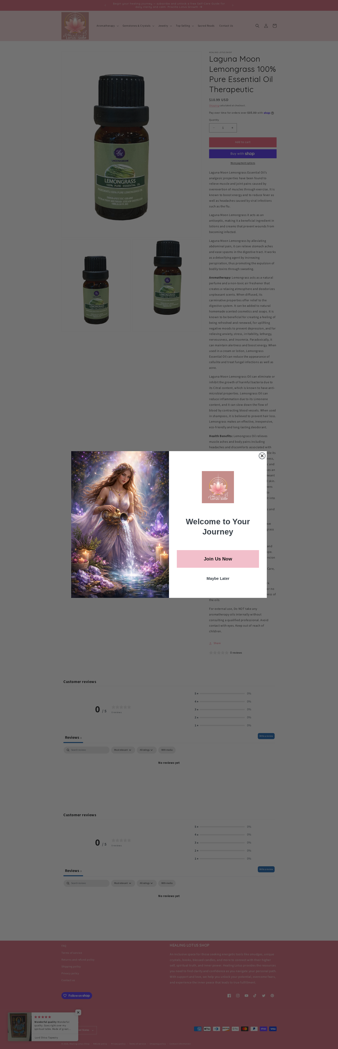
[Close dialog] (262, 456)
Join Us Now (218, 558)
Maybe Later (218, 578)
